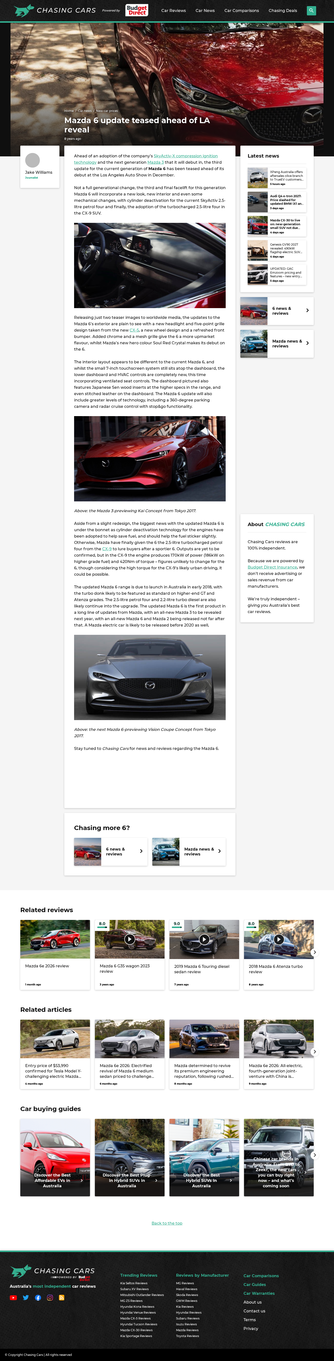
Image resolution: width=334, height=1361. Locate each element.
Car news (85, 111)
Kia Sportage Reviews (136, 1336)
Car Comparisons (241, 10)
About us (253, 1302)
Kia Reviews (185, 1306)
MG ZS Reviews (131, 1301)
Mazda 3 (155, 162)
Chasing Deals (283, 10)
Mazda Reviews (187, 1330)
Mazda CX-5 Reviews (135, 1318)
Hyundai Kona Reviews (137, 1306)
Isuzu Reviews (186, 1324)
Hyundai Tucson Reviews (138, 1324)
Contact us (254, 1311)
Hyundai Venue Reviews (138, 1312)
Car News (205, 10)
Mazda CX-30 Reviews (136, 1330)
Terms (250, 1320)
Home (69, 111)
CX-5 (134, 330)
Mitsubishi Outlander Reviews (142, 1295)
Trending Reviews (138, 1275)
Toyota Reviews (187, 1336)
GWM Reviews (186, 1301)
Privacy (251, 1328)
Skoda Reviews (187, 1295)
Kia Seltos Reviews (133, 1283)
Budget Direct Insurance (272, 567)
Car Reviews (173, 10)
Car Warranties (259, 1293)
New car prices (107, 111)
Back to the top (167, 1223)
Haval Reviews (186, 1289)
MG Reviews (185, 1283)
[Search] (311, 10)
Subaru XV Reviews (134, 1289)
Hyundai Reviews (188, 1312)
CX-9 (107, 549)
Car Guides (255, 1284)
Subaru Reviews (188, 1318)
